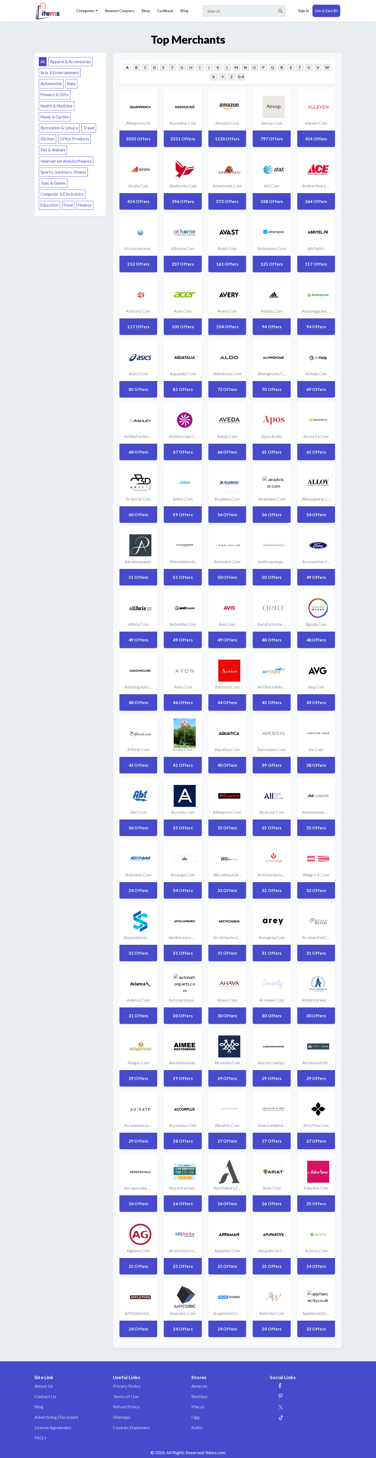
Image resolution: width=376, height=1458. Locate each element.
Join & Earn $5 (326, 11)
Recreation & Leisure (59, 128)
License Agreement (52, 1427)
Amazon (199, 1385)
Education (49, 205)
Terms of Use (125, 1396)
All (42, 61)
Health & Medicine (56, 106)
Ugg (195, 1417)
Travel (88, 128)
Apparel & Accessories (70, 61)
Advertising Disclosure (56, 1417)
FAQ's (40, 1437)
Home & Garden (54, 117)
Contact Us (45, 1396)
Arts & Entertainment (59, 72)
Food (68, 205)
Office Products (74, 139)
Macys (198, 1406)
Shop (145, 11)
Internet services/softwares (66, 161)
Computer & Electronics (62, 194)
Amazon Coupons (119, 11)
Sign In (303, 11)
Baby (71, 83)
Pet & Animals (53, 150)
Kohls (196, 1427)
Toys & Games (53, 183)
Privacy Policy (126, 1385)
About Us (43, 1385)
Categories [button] (85, 11)
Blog (184, 11)
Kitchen (47, 139)
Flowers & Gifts (54, 94)
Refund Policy (126, 1406)
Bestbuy (199, 1396)
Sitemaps (121, 1417)
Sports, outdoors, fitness (63, 172)
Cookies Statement (131, 1427)
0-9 (241, 76)
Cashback (165, 11)
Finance (85, 205)
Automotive (51, 83)
